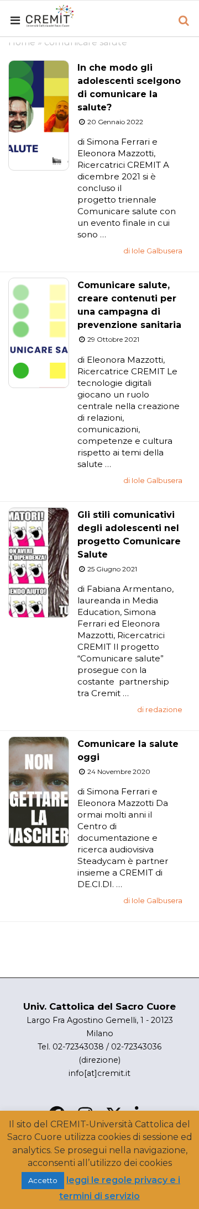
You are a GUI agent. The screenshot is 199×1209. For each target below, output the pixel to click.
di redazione (159, 709)
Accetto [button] (42, 1180)
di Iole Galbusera (152, 250)
